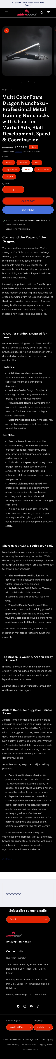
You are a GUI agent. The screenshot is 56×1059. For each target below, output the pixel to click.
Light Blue (13, 170)
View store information (18, 229)
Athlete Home (15, 1040)
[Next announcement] (50, 4)
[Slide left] (21, 81)
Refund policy (47, 1040)
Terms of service (29, 1045)
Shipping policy (45, 1045)
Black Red (44, 170)
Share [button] (8, 859)
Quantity (6, 183)
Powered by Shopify (30, 1040)
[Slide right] (34, 81)
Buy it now (28, 210)
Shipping (18, 151)
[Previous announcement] (5, 4)
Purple (9, 177)
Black (10, 163)
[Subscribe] (46, 919)
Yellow (25, 163)
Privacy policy (13, 1045)
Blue (27, 170)
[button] (6, 12)
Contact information (29, 1049)
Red (38, 163)
